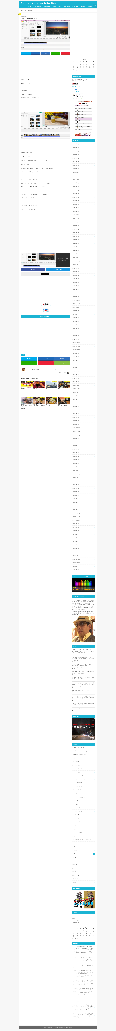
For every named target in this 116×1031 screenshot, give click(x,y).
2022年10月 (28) (76, 307)
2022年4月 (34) (76, 328)
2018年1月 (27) (76, 509)
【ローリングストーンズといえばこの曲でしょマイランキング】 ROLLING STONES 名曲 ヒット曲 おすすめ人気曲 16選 (83, 697)
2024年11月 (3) (76, 218)
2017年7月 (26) (76, 530)
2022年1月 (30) (76, 339)
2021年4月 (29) (76, 371)
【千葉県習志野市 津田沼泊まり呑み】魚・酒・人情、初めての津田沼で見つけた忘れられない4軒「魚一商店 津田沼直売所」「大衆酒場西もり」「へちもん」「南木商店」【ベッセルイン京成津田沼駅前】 (83, 973)
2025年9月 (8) (76, 183)
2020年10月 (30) (76, 392)
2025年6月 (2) (76, 193)
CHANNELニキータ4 (78, 747)
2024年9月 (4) (76, 225)
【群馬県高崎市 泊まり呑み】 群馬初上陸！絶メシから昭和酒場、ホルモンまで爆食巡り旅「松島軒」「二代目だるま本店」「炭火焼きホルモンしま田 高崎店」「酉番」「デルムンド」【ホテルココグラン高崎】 (83, 991)
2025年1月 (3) (76, 211)
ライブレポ (76, 814)
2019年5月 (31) (76, 452)
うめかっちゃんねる (78, 758)
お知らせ (76, 761)
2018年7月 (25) (76, 488)
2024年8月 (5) (76, 229)
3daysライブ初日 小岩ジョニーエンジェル (81, 709)
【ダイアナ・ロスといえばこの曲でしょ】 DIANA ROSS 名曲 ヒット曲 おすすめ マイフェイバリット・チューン (83, 659)
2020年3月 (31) (76, 417)
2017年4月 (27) (76, 541)
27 (93, 67)
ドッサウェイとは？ (78, 775)
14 (73, 66)
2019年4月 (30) (76, 456)
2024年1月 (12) (76, 254)
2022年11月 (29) (76, 303)
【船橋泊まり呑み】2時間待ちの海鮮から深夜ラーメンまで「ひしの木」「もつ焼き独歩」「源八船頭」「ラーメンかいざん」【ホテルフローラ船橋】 (83, 1015)
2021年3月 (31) (76, 374)
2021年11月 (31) (76, 346)
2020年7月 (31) (76, 403)
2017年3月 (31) (76, 545)
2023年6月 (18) (76, 278)
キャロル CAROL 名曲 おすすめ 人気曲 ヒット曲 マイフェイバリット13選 (83, 678)
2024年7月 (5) (76, 232)
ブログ (75, 793)
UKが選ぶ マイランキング (80, 751)
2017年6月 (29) (76, 534)
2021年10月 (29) (76, 349)
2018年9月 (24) (76, 481)
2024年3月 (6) (76, 246)
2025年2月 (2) (76, 207)
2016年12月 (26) (76, 555)
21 (73, 67)
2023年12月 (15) (76, 257)
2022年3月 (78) (76, 332)
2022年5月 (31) (76, 325)
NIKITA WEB (83, 6)
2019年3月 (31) (76, 459)
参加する (90, 132)
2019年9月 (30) (76, 438)
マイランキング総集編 (57, 6)
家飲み (75, 850)
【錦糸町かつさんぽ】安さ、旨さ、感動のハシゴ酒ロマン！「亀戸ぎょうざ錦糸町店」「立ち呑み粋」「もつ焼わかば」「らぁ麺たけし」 (83, 960)
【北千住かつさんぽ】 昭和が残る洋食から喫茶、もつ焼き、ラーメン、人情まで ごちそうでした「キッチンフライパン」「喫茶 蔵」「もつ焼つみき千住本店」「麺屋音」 (83, 1007)
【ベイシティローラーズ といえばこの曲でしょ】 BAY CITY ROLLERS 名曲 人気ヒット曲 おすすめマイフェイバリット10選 (83, 666)
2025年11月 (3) (76, 175)
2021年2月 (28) (76, 378)
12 (89, 64)
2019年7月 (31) (76, 445)
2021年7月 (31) (76, 360)
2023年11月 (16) (76, 261)
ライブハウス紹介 (77, 811)
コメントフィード (76, 920)
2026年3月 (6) (76, 161)
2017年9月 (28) (76, 523)
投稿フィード (75, 918)
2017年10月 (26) (76, 520)
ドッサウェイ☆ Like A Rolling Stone (38, 3)
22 (77, 67)
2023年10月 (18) (76, 264)
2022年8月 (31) (76, 314)
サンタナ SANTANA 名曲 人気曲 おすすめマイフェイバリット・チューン (83, 704)
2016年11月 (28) (76, 559)
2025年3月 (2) (76, 204)
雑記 (74, 882)
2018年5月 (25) (76, 495)
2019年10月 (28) (76, 435)
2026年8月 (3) (76, 144)
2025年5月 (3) (76, 197)
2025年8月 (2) (76, 186)
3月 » (76, 71)
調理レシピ (76, 875)
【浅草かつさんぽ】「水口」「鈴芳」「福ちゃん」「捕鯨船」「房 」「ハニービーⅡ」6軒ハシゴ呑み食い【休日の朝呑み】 (83, 651)
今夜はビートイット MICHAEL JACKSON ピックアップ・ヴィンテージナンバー (83, 672)
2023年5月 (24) (76, 282)
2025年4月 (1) (76, 200)
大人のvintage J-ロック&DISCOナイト (82, 839)
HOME (29, 6)
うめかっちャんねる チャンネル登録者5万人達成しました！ (83, 966)
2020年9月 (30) (76, 395)
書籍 (74, 861)
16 (80, 66)
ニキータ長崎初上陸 (78, 786)
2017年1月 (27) (76, 552)
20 (93, 66)
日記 (23, 354)
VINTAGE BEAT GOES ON (79, 754)
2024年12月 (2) (76, 214)
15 (77, 66)
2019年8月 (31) (76, 442)
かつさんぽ (76, 765)
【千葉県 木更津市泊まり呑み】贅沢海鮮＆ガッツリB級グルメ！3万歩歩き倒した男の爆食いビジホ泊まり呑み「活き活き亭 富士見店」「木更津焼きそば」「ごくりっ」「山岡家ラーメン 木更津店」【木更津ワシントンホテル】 (83, 950)
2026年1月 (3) (76, 168)
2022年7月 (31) (76, 317)
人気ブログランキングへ (46, 306)
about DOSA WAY (47, 6)
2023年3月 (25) (76, 289)
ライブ (75, 804)
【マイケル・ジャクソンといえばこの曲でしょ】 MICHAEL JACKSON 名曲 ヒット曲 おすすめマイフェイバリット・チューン (83, 684)
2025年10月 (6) (76, 179)
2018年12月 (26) (76, 470)
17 (83, 66)
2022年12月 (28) (76, 300)
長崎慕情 (75, 878)
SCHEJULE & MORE (37, 6)
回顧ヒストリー (67, 6)
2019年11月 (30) (76, 431)
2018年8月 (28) (76, 484)
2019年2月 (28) (76, 463)
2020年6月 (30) (76, 406)
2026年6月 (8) (76, 151)
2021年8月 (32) (76, 356)
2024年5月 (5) (76, 239)
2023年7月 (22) (76, 275)
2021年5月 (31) (76, 367)
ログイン (74, 915)
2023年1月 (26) (76, 296)
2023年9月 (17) (76, 268)
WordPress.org (75, 922)
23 (80, 67)
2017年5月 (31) (76, 537)
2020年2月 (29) (76, 420)
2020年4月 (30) (76, 413)
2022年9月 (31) (76, 310)
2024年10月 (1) (76, 222)
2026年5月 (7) (76, 154)
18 (86, 66)
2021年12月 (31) (76, 342)
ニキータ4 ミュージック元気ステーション (83, 779)
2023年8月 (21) (76, 271)
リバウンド (76, 818)
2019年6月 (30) (76, 449)
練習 (75, 868)
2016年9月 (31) (76, 566)
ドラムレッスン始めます (78, 997)
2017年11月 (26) (76, 516)
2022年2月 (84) (76, 335)
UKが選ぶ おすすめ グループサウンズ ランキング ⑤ (83, 691)
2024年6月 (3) (76, 236)
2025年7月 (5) (76, 190)
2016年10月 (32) (76, 562)
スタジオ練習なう (77, 1001)
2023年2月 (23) (76, 293)
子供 (74, 843)
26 (89, 67)
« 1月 (73, 71)
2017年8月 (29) (76, 527)
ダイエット (76, 772)
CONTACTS (90, 6)
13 (93, 64)
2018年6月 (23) (76, 491)
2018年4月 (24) (76, 498)
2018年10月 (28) (76, 477)
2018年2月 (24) (76, 506)
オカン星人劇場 (75, 6)
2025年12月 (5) (76, 172)
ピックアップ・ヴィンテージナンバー (82, 790)
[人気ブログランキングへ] (46, 304)
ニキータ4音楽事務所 (78, 782)
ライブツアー (76, 807)
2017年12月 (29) (76, 513)
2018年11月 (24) (76, 474)
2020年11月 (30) (76, 388)
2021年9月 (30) (76, 353)
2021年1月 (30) (76, 381)
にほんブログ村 (45, 311)
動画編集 (76, 829)
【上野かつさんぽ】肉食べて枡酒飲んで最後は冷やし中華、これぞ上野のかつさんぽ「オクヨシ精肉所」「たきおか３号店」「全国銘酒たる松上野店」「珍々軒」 (83, 982)
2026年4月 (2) (76, 158)
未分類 (75, 864)
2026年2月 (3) (76, 165)
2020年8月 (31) (76, 399)
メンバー (75, 800)
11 (86, 64)
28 (73, 69)
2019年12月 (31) (76, 427)
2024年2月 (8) (76, 250)
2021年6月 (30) (76, 364)
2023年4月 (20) (76, 285)
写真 (74, 825)
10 (83, 64)
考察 (74, 871)
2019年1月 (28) (76, 466)
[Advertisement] (31, 65)
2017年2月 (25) (76, 548)
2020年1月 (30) (76, 424)
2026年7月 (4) (76, 147)
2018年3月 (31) (76, 502)
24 (83, 67)
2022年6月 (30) (76, 321)
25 (86, 67)
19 (89, 66)
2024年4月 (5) (76, 243)
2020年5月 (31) (76, 410)
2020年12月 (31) (76, 385)
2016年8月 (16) (76, 569)
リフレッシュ (76, 821)
